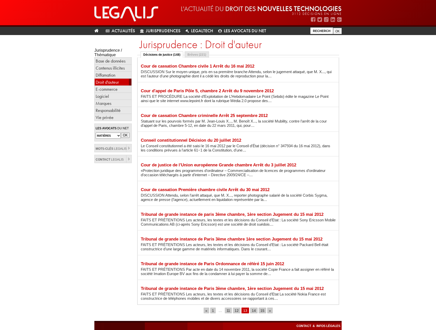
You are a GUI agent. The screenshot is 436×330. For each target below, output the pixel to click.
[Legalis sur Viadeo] (326, 19)
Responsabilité (108, 110)
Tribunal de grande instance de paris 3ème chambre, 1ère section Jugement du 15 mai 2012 (238, 219)
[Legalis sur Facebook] (313, 19)
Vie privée (105, 117)
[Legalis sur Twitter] (319, 19)
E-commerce (107, 89)
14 (254, 310)
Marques (103, 103)
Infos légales (328, 326)
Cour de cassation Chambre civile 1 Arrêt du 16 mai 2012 (236, 71)
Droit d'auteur (107, 82)
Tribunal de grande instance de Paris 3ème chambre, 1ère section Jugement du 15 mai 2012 (233, 293)
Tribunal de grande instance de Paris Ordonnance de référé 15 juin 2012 (237, 268)
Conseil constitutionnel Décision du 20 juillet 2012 (235, 145)
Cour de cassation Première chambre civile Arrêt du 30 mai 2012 (234, 194)
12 (237, 310)
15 (262, 310)
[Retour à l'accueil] (98, 31)
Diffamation (105, 75)
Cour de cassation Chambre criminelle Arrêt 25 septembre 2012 (234, 120)
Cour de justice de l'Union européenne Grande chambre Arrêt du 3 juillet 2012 (233, 170)
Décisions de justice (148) (161, 54)
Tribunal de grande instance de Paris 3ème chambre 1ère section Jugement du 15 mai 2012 (234, 244)
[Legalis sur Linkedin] (333, 19)
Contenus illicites (110, 68)
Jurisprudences (163, 31)
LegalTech (202, 31)
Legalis (111, 149)
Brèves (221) (196, 54)
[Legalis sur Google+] (339, 19)
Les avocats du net (245, 31)
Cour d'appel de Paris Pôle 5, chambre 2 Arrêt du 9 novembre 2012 (235, 95)
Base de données (110, 61)
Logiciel (102, 96)
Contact (304, 326)
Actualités (123, 31)
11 (228, 310)
